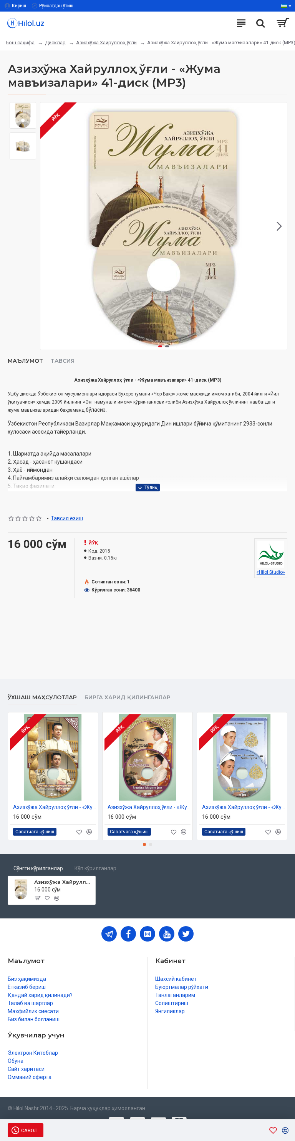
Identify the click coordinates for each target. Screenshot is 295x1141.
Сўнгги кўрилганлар (38, 868)
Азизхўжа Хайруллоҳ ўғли (106, 42)
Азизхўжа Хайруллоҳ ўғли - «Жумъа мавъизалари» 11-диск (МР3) (149, 807)
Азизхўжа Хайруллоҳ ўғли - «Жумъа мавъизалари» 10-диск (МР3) (54, 807)
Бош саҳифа (20, 42)
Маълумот (25, 361)
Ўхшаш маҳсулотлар (42, 697)
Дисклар (55, 42)
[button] (48, 226)
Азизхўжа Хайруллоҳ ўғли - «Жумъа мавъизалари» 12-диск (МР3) (243, 807)
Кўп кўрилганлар (95, 868)
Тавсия (63, 361)
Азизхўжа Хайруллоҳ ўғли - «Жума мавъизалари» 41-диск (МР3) (63, 882)
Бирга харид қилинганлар (128, 697)
